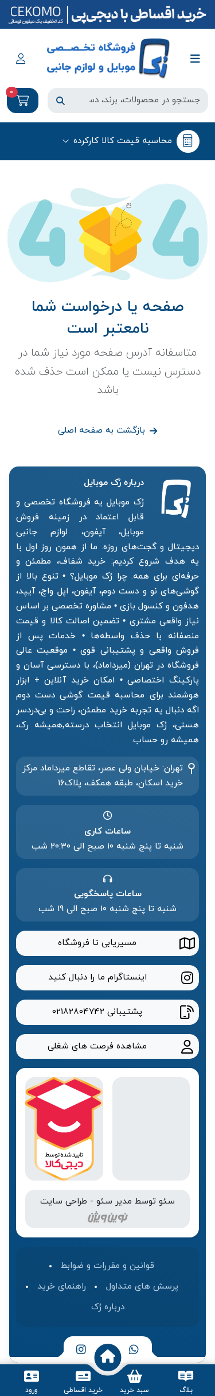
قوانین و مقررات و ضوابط (107, 1265)
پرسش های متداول (142, 1286)
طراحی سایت (63, 1201)
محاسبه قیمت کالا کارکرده (122, 140)
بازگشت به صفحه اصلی (101, 430)
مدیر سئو (114, 1201)
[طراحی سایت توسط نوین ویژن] (108, 1216)
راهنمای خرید (61, 1286)
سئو (167, 1201)
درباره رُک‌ (107, 1307)
